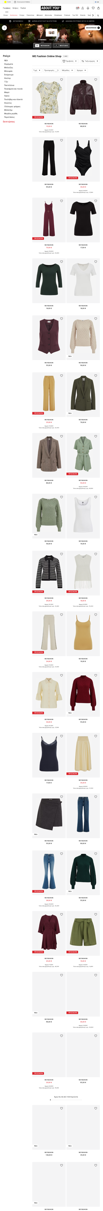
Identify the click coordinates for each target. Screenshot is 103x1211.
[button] (70, 61)
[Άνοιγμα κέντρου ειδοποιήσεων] (87, 8)
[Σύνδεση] (82, 8)
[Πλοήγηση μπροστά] (93, 15)
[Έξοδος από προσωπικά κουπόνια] (77, 8)
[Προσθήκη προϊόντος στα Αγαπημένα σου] (61, 79)
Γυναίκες (7, 8)
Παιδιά (23, 8)
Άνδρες (15, 8)
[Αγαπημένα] (93, 8)
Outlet (9, 2)
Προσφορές (49, 70)
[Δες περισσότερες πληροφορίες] (49, 134)
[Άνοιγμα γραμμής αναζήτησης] (97, 15)
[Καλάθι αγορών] (98, 8)
